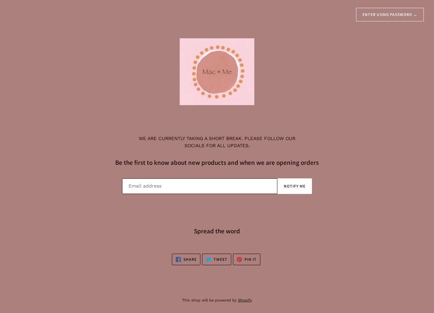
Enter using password (389, 14)
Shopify (245, 300)
